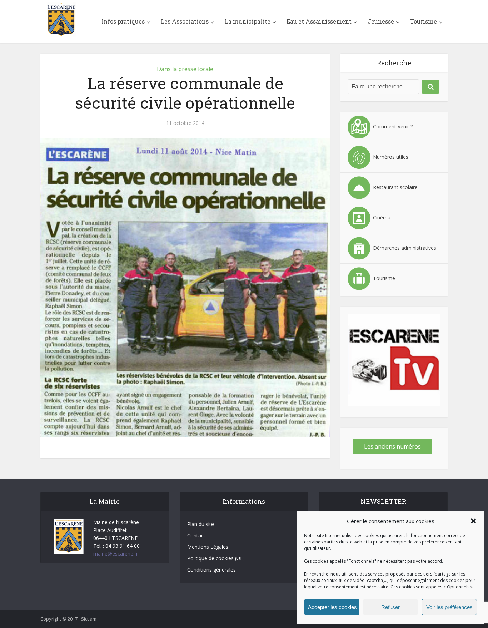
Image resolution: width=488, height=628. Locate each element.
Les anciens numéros (392, 446)
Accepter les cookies (332, 607)
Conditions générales (211, 569)
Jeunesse (381, 21)
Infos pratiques (123, 21)
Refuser (390, 607)
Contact (196, 535)
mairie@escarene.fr (115, 553)
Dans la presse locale (185, 69)
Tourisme (423, 21)
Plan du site (200, 524)
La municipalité (247, 21)
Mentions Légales (207, 546)
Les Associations (185, 21)
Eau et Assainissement (319, 21)
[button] (473, 521)
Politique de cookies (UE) (216, 558)
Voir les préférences (449, 607)
